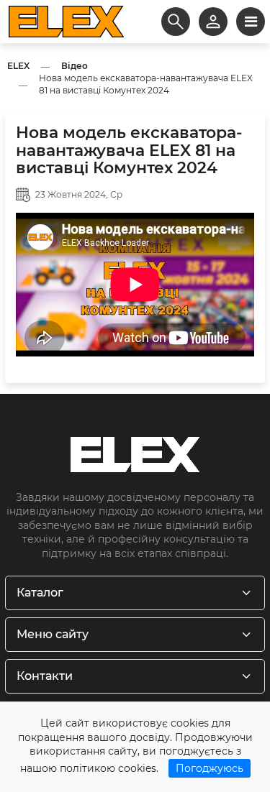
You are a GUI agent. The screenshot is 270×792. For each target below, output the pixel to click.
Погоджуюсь (209, 768)
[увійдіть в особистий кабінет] (213, 21)
